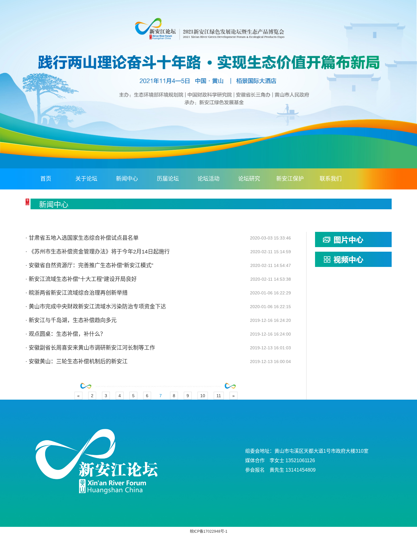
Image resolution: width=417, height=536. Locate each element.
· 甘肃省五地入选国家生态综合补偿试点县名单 (82, 238)
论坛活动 (208, 179)
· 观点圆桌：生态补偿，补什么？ (65, 334)
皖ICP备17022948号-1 (208, 531)
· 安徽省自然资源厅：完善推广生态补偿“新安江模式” (89, 265)
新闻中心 (127, 179)
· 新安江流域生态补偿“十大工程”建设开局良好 (81, 279)
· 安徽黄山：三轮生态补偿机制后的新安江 (76, 361)
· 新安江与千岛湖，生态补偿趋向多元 (71, 320)
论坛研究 (249, 179)
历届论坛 (168, 179)
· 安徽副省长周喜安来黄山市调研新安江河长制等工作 (90, 348)
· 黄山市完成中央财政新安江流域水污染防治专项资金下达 (95, 307)
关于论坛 (86, 179)
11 (218, 395)
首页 (45, 179)
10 (202, 395)
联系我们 (331, 179)
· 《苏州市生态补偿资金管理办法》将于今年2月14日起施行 (97, 252)
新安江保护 (290, 179)
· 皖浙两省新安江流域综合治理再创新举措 (76, 293)
